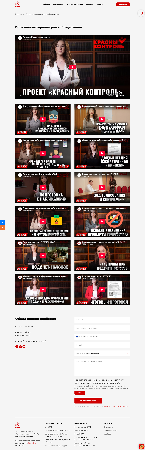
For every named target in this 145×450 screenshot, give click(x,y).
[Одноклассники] (2, 227)
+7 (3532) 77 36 (23, 327)
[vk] (16, 346)
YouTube (107, 434)
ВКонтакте (108, 427)
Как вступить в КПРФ (82, 427)
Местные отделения (75, 4)
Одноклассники (110, 430)
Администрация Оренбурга (56, 446)
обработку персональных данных (116, 406)
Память (99, 4)
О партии (89, 4)
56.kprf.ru (32, 443)
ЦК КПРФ (48, 427)
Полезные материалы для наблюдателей (42, 14)
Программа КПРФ (81, 430)
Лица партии (58, 4)
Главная (18, 14)
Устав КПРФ (79, 434)
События (46, 4)
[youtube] (23, 346)
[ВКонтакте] (2, 222)
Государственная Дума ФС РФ (57, 430)
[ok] (20, 346)
